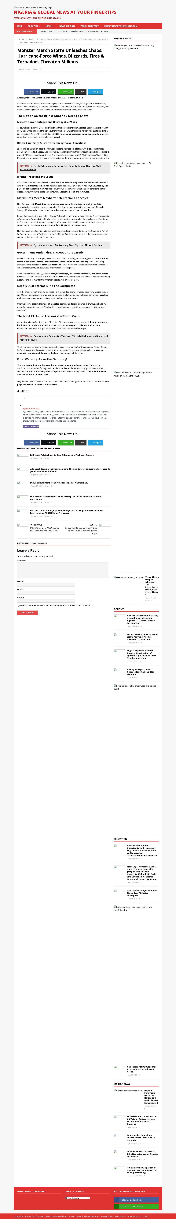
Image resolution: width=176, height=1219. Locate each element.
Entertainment (123, 38)
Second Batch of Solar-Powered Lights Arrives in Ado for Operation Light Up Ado (142, 637)
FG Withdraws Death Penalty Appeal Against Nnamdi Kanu (59, 482)
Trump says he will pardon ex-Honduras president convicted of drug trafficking (142, 1170)
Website (20, 597)
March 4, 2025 (25, 69)
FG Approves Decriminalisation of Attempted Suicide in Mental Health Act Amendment (67, 497)
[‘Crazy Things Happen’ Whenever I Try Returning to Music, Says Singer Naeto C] (128, 577)
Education (120, 839)
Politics (119, 609)
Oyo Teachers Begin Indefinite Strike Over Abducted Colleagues (142, 893)
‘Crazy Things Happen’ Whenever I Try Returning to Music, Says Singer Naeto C (152, 586)
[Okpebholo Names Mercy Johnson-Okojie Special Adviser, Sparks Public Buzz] (135, 165)
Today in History (89, 26)
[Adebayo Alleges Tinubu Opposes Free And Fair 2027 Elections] (119, 672)
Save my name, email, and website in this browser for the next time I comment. (55, 605)
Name (20, 581)
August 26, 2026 (36, 458)
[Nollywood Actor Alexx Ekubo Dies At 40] (135, 47)
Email (20, 589)
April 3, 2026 (132, 1127)
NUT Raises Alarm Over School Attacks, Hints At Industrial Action (142, 1069)
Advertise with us (134, 1216)
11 (142, 859)
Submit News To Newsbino (31, 1191)
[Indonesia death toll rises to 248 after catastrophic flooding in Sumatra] (119, 1154)
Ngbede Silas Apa (31, 408)
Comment (21, 560)
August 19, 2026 (36, 516)
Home (19, 26)
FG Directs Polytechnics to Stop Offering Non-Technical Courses (62, 455)
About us (33, 26)
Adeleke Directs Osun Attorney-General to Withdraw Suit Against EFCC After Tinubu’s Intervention (143, 619)
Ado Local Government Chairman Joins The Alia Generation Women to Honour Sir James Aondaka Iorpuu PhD (70, 470)
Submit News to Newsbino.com (120, 26)
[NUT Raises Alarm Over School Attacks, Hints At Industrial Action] (119, 1070)
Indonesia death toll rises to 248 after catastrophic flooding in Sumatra (142, 1154)
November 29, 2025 (135, 1160)
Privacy (145, 1216)
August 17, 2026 (133, 643)
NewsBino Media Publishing (56, 1216)
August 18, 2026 (133, 626)
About (71, 1216)
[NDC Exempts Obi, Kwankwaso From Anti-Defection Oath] (135, 687)
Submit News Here (90, 1216)
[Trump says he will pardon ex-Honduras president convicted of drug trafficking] (119, 1171)
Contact (79, 1216)
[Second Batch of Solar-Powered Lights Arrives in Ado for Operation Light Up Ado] (119, 637)
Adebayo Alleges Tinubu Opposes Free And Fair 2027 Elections (140, 672)
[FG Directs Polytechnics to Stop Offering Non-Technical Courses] (22, 458)
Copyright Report (106, 1216)
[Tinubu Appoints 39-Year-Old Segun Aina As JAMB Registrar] (135, 908)
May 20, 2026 (132, 1075)
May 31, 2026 (132, 899)
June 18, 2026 (132, 677)
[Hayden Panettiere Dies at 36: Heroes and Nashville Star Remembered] (128, 1090)
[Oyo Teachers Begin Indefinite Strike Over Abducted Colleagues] (119, 893)
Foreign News (122, 1083)
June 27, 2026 (132, 661)
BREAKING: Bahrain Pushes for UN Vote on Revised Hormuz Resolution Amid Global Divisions (142, 1120)
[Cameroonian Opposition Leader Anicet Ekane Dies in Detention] (119, 1138)
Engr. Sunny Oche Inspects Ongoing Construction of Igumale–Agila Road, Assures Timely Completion (141, 654)
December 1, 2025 (134, 1143)
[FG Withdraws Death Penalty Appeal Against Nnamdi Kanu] (22, 486)
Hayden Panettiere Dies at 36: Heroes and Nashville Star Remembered (151, 1096)
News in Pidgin (67, 26)
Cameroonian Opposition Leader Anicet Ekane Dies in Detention (141, 1137)
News (48, 26)
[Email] (38, 426)
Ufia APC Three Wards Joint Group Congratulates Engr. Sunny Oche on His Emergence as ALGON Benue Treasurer (66, 511)
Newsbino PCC (120, 1216)
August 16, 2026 (133, 882)
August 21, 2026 (36, 486)
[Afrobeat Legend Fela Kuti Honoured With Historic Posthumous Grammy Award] (135, 374)
